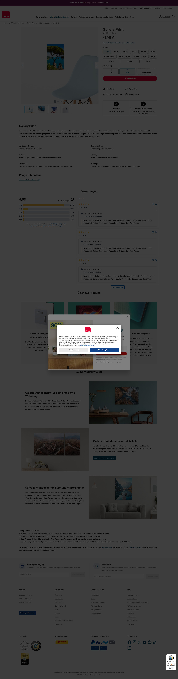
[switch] (171, 668)
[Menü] (174, 655)
